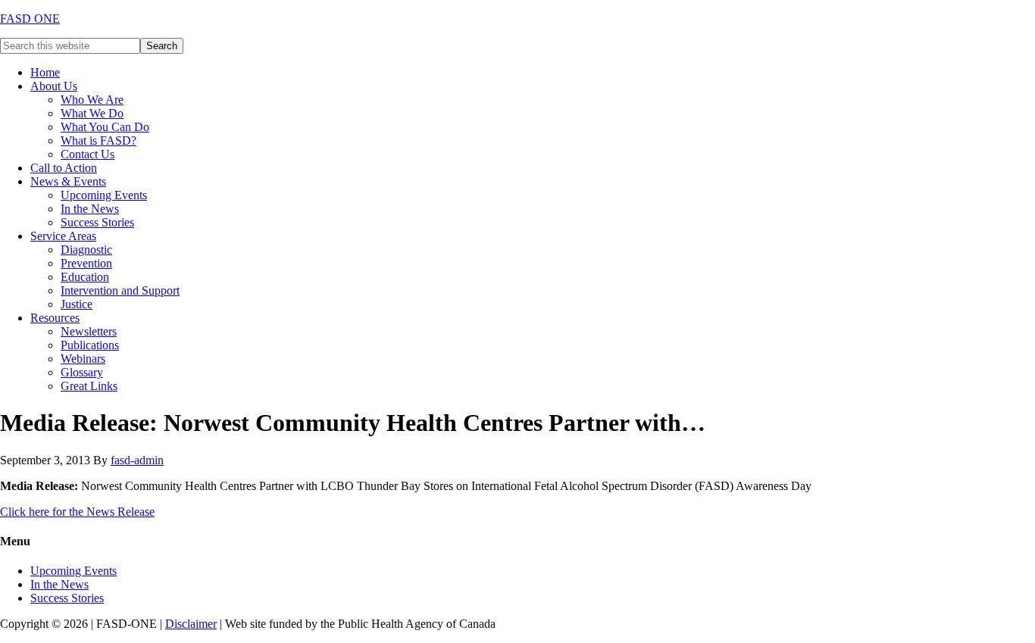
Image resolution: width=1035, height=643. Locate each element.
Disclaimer (191, 623)
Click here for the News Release (77, 511)
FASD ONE (30, 18)
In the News (59, 584)
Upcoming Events (73, 570)
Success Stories (67, 597)
